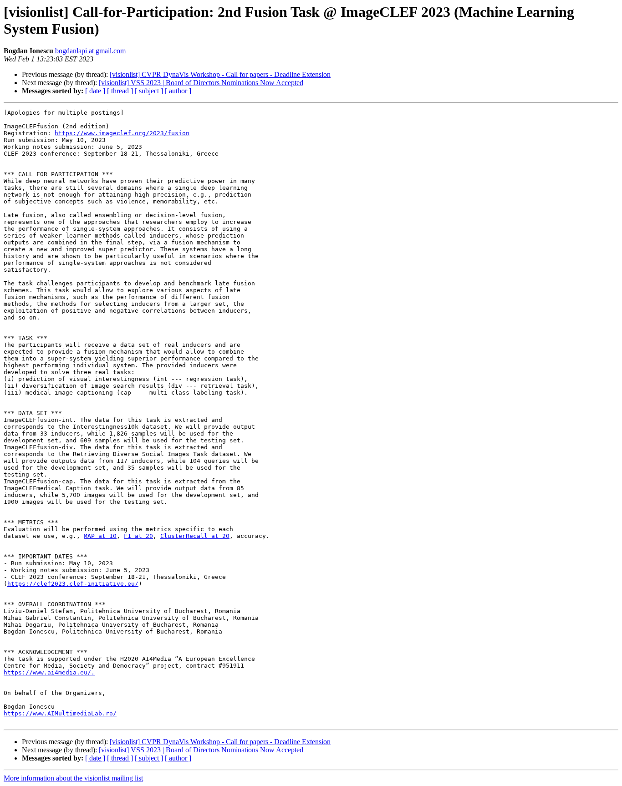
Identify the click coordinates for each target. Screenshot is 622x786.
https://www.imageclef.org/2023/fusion (122, 133)
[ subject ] (149, 91)
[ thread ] (120, 91)
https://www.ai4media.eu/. (49, 672)
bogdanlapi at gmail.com (90, 51)
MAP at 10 (100, 535)
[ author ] (178, 91)
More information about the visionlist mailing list (73, 778)
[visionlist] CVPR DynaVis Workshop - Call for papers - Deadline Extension (220, 74)
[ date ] (95, 91)
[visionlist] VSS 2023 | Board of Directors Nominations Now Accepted (201, 82)
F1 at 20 (138, 535)
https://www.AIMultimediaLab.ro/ (60, 713)
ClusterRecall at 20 (194, 535)
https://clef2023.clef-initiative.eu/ (72, 583)
